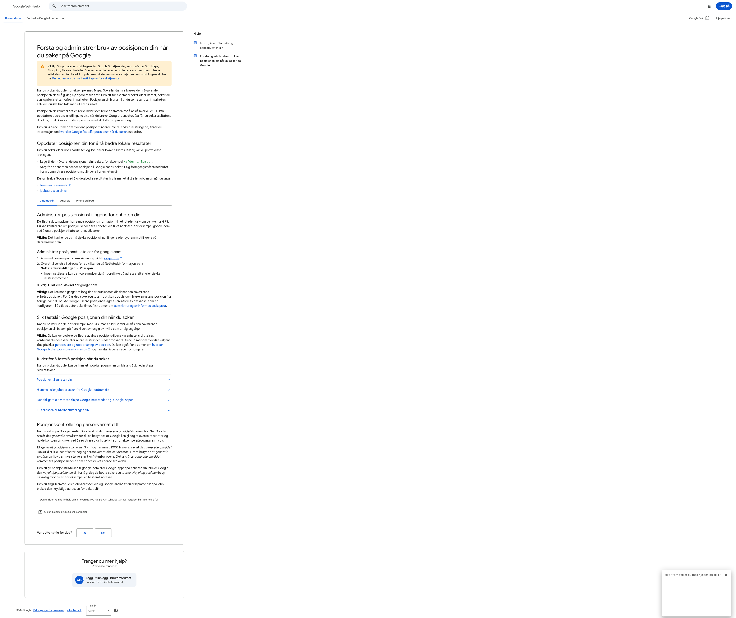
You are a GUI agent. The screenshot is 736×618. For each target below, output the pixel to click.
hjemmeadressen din (54, 185)
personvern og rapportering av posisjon (82, 345)
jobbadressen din (51, 191)
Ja (84, 532)
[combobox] (123, 6)
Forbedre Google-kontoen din (45, 18)
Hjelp (197, 34)
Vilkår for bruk (74, 610)
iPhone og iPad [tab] (85, 200)
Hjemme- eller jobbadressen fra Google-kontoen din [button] (73, 390)
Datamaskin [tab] (46, 200)
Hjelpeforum (724, 18)
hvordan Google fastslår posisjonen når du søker (93, 132)
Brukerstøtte (13, 18)
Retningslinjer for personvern (48, 610)
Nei (103, 532)
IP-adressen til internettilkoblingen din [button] (63, 410)
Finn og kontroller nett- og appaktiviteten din (216, 46)
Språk (93, 605)
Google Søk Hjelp (26, 6)
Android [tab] (65, 200)
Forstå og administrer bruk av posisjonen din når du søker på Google (220, 61)
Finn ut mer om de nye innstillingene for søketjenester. (86, 78)
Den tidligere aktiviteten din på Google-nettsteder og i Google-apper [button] (85, 400)
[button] (7, 6)
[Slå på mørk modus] (116, 610)
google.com (111, 258)
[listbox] (98, 611)
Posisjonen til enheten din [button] (54, 380)
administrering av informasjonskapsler (140, 306)
